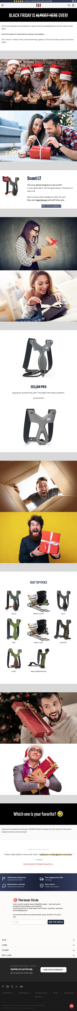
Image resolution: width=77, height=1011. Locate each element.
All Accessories (41, 993)
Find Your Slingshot (53, 970)
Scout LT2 (14, 614)
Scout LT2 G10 (63, 643)
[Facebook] (7, 986)
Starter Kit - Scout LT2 (38, 614)
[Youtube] (21, 986)
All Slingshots (23, 993)
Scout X (63, 614)
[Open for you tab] (71, 1006)
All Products (7, 993)
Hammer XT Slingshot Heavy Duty (38, 671)
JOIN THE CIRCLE (56, 922)
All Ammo (38, 997)
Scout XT (14, 671)
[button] (73, 5)
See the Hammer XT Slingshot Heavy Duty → (38, 864)
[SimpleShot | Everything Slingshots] (38, 5)
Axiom (13, 643)
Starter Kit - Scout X (38, 643)
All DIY (55, 993)
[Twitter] (16, 986)
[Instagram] (12, 986)
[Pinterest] (3, 986)
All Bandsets (69, 993)
